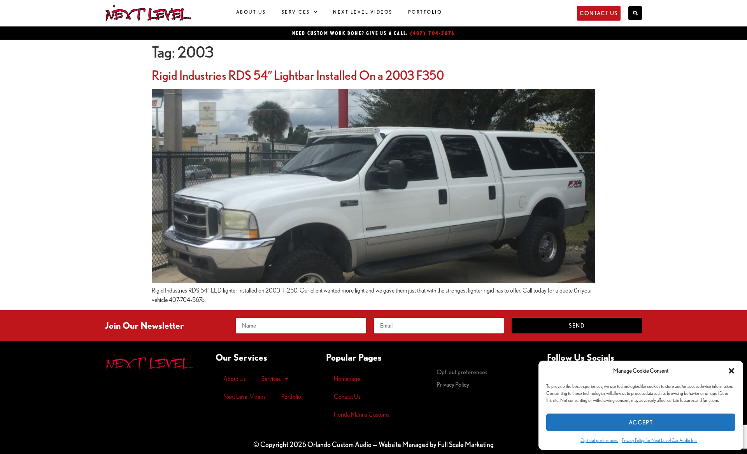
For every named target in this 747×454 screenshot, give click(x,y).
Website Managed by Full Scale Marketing (436, 444)
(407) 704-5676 (432, 33)
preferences (462, 371)
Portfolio (425, 11)
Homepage (347, 378)
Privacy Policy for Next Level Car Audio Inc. (659, 440)
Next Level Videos (363, 11)
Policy (453, 384)
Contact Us (347, 396)
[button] (731, 371)
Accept (641, 422)
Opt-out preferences (599, 440)
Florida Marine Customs (361, 414)
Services (296, 11)
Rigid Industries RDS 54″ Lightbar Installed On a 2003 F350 (298, 75)
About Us (251, 11)
